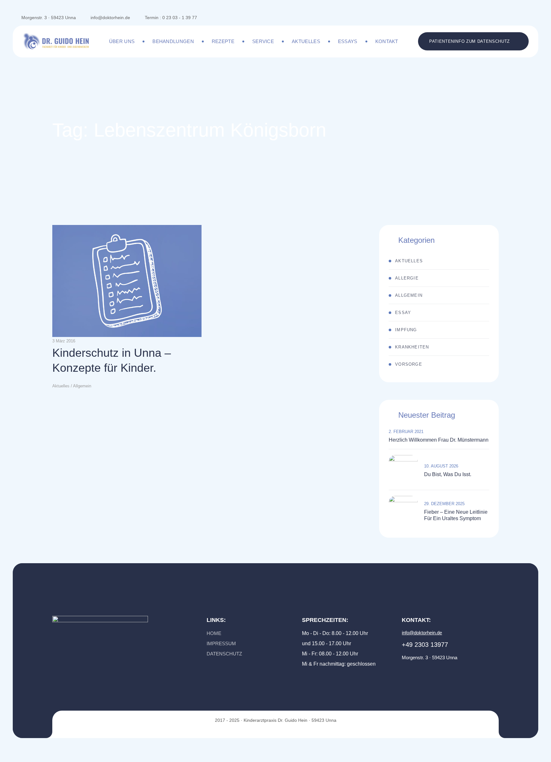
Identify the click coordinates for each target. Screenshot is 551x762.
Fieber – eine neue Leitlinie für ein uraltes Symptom (456, 515)
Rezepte (223, 41)
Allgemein (408, 295)
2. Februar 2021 (406, 431)
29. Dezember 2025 (444, 503)
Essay (403, 312)
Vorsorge (408, 364)
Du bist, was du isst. (448, 474)
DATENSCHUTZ (224, 653)
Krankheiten (412, 347)
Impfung (406, 329)
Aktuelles (306, 41)
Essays (347, 41)
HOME (214, 633)
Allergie (407, 278)
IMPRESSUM (221, 643)
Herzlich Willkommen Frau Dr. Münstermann (439, 440)
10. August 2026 (441, 466)
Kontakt (386, 41)
